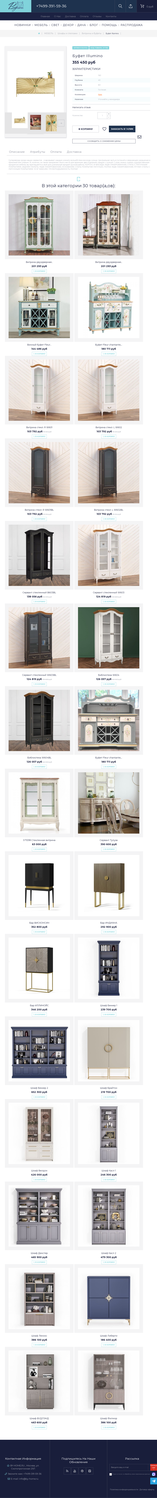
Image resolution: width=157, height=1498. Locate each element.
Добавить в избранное (104, 129)
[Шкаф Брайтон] (108, 1050)
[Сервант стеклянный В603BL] (39, 555)
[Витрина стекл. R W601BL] (39, 472)
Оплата (84, 16)
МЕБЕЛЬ (41, 25)
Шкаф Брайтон (108, 1088)
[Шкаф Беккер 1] (108, 968)
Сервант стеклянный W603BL (39, 675)
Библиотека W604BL (39, 757)
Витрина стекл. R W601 (39, 427)
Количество (77, 115)
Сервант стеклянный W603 (108, 592)
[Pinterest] (82, 1471)
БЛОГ (94, 25)
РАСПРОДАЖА (132, 25)
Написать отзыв (81, 107)
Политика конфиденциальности (124, 1489)
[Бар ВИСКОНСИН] (39, 885)
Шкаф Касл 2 (108, 1253)
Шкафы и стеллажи (68, 33)
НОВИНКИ (22, 25)
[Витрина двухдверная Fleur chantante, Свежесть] (39, 225)
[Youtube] (74, 1471)
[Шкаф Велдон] (39, 1133)
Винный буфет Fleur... (39, 344)
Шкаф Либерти (108, 1335)
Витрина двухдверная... (39, 262)
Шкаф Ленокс (39, 1335)
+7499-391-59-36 (51, 6)
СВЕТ (55, 25)
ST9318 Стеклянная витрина (39, 840)
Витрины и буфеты (91, 33)
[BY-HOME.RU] (15, 6)
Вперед (61, 123)
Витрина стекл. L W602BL (108, 510)
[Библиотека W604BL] (39, 720)
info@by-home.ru (28, 1479)
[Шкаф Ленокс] (39, 1298)
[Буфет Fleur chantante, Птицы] (108, 307)
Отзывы (97, 16)
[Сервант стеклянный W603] (108, 555)
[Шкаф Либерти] (108, 1298)
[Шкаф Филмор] (108, 1381)
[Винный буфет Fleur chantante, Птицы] (39, 307)
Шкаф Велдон (39, 1170)
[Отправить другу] (139, 137)
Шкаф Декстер (39, 1253)
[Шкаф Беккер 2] (39, 1050)
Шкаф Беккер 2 (39, 1088)
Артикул (78, 48)
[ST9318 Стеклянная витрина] (39, 803)
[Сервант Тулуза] (108, 803)
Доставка (70, 16)
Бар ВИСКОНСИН (39, 923)
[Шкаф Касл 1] (108, 1133)
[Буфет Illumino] (20, 120)
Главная (45, 16)
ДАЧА (81, 25)
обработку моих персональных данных (137, 1474)
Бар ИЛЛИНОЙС (39, 1005)
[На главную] (39, 33)
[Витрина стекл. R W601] (39, 390)
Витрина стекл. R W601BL (39, 510)
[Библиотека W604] (108, 637)
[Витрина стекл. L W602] (108, 390)
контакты (111, 16)
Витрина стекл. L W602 (109, 427)
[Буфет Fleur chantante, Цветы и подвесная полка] (108, 720)
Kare (100, 94)
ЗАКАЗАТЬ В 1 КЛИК (122, 129)
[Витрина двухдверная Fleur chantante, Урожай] (108, 225)
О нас (57, 16)
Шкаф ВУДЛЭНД (39, 1418)
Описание (17, 152)
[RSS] (67, 1471)
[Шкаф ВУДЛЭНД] (39, 1381)
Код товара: (96, 48)
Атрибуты (37, 152)
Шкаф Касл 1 (109, 1170)
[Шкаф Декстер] (39, 1216)
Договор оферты (146, 1489)
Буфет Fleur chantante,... (108, 344)
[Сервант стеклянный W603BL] (39, 637)
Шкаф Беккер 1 (108, 1005)
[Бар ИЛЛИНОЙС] (39, 968)
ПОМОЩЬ (109, 25)
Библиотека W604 (108, 675)
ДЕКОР (68, 25)
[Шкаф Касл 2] (108, 1216)
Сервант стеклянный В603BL (39, 592)
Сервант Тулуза (109, 840)
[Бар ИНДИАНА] (108, 885)
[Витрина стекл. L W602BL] (108, 472)
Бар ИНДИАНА (108, 923)
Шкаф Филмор (108, 1418)
